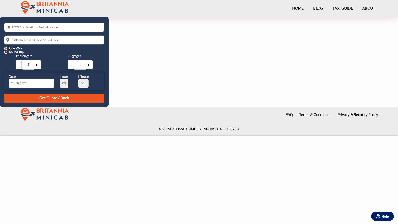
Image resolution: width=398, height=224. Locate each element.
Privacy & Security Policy (357, 115)
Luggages (74, 56)
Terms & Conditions (315, 115)
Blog (318, 8)
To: (14, 40)
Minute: (84, 76)
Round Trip (16, 52)
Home (298, 8)
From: (15, 27)
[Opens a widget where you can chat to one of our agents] (382, 217)
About (368, 8)
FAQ (289, 115)
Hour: (64, 76)
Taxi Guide (342, 8)
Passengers (24, 56)
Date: (13, 76)
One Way (15, 48)
